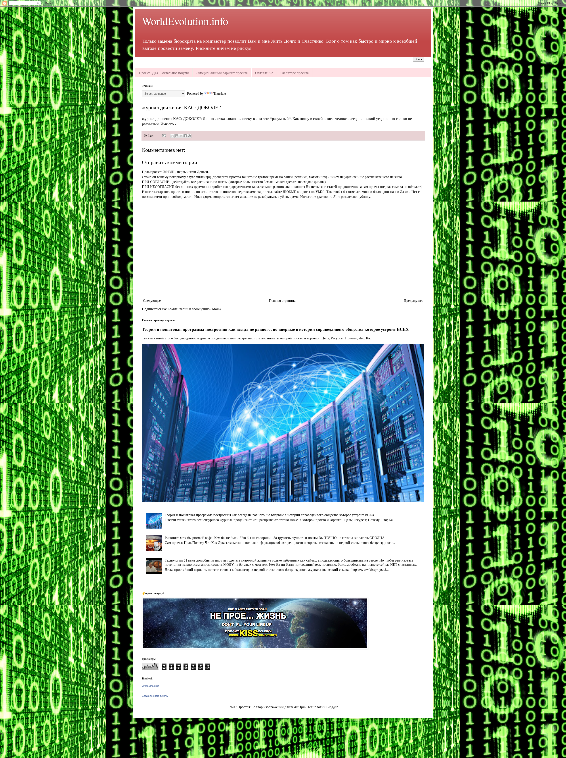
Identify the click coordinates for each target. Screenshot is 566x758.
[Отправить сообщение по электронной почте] (164, 135)
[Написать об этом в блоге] (176, 136)
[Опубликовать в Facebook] (185, 136)
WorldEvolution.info (185, 21)
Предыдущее (413, 300)
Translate (219, 93)
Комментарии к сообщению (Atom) (194, 308)
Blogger (331, 706)
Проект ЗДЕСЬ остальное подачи (164, 72)
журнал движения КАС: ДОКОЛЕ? (181, 107)
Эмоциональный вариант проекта (222, 72)
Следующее (152, 300)
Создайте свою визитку (155, 696)
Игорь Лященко (150, 686)
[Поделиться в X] (181, 136)
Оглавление (264, 72)
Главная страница (282, 300)
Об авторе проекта (295, 72)
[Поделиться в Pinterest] (189, 136)
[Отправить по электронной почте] (172, 136)
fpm (303, 706)
